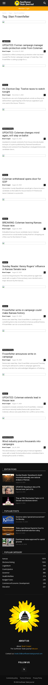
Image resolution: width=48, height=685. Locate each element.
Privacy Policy (37, 678)
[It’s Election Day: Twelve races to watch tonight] (24, 75)
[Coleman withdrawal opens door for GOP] (24, 165)
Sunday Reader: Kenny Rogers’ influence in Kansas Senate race (23, 268)
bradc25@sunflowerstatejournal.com (28, 653)
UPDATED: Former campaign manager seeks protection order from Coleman (22, 47)
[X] (24, 669)
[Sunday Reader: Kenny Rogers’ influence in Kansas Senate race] (24, 252)
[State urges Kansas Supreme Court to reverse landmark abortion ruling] (8, 531)
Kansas (5, 85)
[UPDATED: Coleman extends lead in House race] (24, 384)
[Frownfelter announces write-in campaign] (24, 340)
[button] (4, 3)
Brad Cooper (6, 51)
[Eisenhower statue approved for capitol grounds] (8, 542)
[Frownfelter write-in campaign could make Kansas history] (24, 296)
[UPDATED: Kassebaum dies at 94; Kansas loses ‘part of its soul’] (8, 490)
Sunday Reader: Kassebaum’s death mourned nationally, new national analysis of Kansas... (29, 477)
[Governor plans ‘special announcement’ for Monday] (8, 520)
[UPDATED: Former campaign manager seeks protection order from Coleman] (24, 31)
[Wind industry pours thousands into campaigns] (24, 427)
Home (4, 13)
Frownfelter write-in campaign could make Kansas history (21, 311)
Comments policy (12, 678)
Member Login (24, 8)
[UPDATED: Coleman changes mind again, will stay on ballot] (24, 119)
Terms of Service (25, 678)
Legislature (6, 41)
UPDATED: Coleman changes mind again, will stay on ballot (20, 134)
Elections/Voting (8, 128)
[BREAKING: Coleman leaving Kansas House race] (24, 209)
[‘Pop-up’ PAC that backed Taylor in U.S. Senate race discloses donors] (8, 501)
